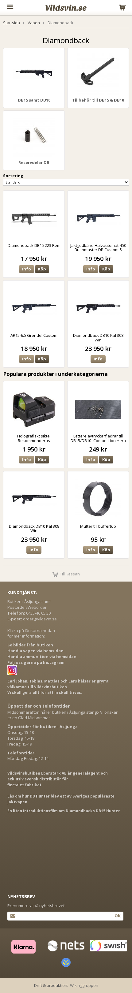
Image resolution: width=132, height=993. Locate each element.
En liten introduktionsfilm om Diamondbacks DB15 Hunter (63, 810)
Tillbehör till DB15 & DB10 (98, 100)
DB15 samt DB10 (34, 100)
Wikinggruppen (84, 985)
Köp (42, 269)
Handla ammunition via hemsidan (41, 656)
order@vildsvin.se (40, 619)
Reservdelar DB (33, 162)
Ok (117, 915)
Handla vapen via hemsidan (35, 650)
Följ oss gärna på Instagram (35, 662)
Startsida (11, 22)
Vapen (34, 22)
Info (26, 269)
